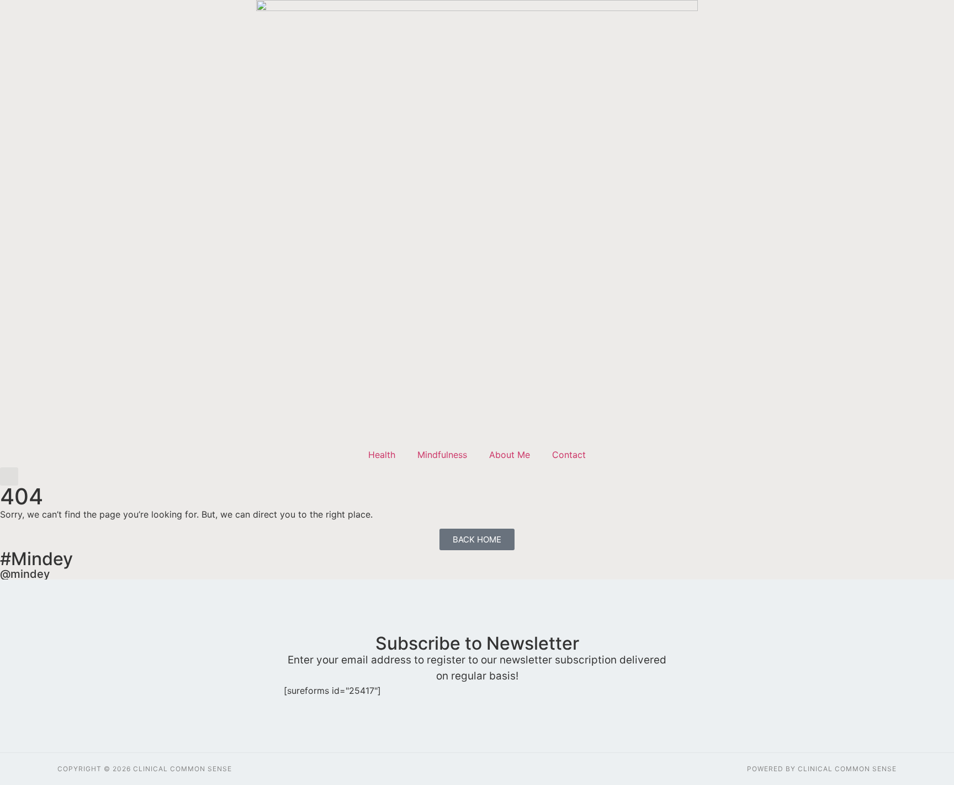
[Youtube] (927, 379)
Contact (569, 454)
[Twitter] (927, 355)
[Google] (927, 403)
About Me (509, 454)
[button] (9, 476)
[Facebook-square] (927, 330)
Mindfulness (442, 454)
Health (381, 454)
